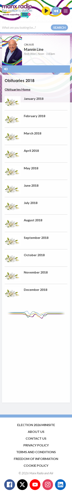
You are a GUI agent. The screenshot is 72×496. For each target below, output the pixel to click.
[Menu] (65, 11)
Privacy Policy (36, 445)
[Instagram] (47, 484)
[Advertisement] (36, 358)
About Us (36, 431)
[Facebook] (9, 484)
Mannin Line (33, 49)
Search (59, 27)
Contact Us (36, 438)
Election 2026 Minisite (36, 425)
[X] (22, 484)
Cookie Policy (36, 465)
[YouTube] (35, 484)
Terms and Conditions (36, 452)
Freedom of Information (36, 459)
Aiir (51, 473)
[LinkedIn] (60, 484)
